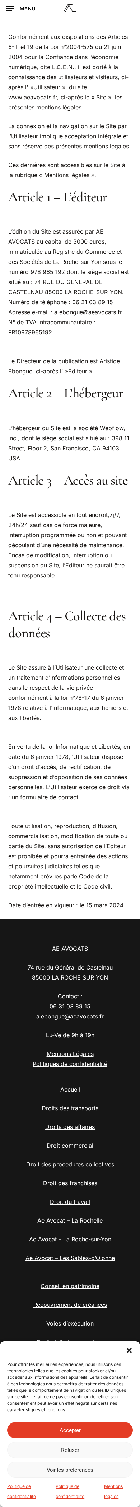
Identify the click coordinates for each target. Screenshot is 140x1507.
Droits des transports (70, 1108)
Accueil (70, 1089)
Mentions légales (113, 1491)
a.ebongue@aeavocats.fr (70, 1016)
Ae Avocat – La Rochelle (70, 1220)
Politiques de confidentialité (70, 1063)
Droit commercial (70, 1145)
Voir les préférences (70, 1470)
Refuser (70, 1450)
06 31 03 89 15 (70, 1006)
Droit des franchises (70, 1183)
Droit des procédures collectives (70, 1164)
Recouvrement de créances (70, 1304)
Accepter (70, 1430)
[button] (129, 1350)
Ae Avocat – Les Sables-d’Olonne (70, 1257)
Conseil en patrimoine (70, 1286)
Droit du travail (70, 1201)
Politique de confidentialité (21, 1491)
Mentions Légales (70, 1053)
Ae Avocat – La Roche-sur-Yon (70, 1239)
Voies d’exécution (70, 1323)
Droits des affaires (70, 1126)
